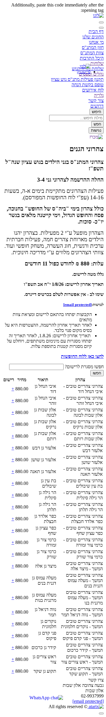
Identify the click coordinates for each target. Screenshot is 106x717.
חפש (97, 124)
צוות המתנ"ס (92, 52)
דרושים (97, 105)
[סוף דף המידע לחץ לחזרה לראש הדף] (101, 713)
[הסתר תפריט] (101, 28)
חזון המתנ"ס (93, 47)
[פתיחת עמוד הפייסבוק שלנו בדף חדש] (81, 71)
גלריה (99, 95)
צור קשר (96, 100)
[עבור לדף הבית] (98, 15)
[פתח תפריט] (101, 22)
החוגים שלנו (93, 36)
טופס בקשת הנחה (88, 84)
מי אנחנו (96, 42)
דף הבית (96, 31)
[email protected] (88, 701)
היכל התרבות (92, 58)
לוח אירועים (93, 89)
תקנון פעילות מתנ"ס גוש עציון (77, 79)
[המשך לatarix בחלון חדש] (95, 706)
